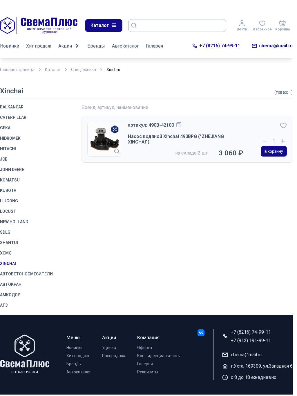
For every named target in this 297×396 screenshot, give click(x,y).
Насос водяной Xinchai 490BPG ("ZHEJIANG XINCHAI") (176, 139)
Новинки (9, 46)
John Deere (12, 169)
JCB (4, 159)
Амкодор (10, 295)
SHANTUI (9, 242)
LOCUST (8, 211)
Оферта (144, 347)
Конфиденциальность (158, 355)
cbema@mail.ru (276, 45)
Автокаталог (125, 46)
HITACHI (8, 148)
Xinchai (8, 263)
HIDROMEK (10, 138)
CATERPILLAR (13, 117)
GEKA (5, 128)
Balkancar (11, 107)
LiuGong (9, 201)
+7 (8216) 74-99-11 (219, 45)
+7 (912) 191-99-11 (251, 340)
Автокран (10, 284)
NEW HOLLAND (14, 221)
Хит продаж (38, 46)
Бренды (96, 46)
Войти (242, 29)
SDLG (5, 232)
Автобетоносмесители (26, 274)
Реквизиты (147, 372)
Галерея (154, 46)
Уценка (109, 347)
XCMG (6, 253)
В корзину (274, 151)
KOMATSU (10, 180)
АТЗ (4, 305)
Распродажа (114, 355)
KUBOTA (8, 190)
